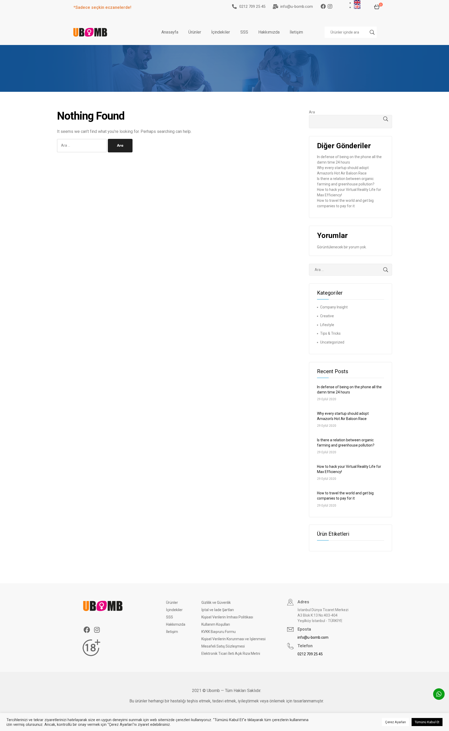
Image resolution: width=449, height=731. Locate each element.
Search (371, 32)
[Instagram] (333, 6)
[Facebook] (323, 6)
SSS (244, 32)
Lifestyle (327, 325)
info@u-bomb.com (296, 6)
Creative (327, 316)
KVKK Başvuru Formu (218, 632)
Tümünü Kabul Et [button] (427, 722)
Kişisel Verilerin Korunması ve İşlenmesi (233, 639)
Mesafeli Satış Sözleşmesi (223, 646)
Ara (312, 112)
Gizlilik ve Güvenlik (216, 602)
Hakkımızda (269, 32)
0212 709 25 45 (252, 6)
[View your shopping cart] (376, 6)
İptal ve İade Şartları (217, 610)
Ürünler (194, 32)
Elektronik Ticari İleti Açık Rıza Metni (230, 653)
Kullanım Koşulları (215, 624)
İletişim (296, 32)
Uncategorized (332, 342)
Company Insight (334, 307)
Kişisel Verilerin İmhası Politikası (227, 617)
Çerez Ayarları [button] (395, 722)
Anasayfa (169, 32)
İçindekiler (220, 32)
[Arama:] (82, 145)
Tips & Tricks (330, 333)
